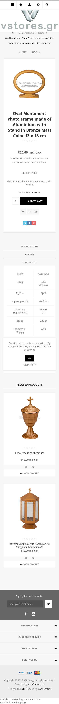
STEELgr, (26, 688)
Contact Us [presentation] (30, 262)
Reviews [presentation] (29, 254)
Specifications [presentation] (29, 246)
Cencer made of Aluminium (29, 452)
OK (29, 358)
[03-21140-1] (29, 418)
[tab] (29, 246)
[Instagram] (33, 614)
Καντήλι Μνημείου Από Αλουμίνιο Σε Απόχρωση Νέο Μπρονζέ (29, 545)
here (43, 162)
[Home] (12, 32)
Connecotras (44, 688)
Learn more (29, 364)
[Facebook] (25, 614)
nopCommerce (36, 684)
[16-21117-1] (29, 509)
